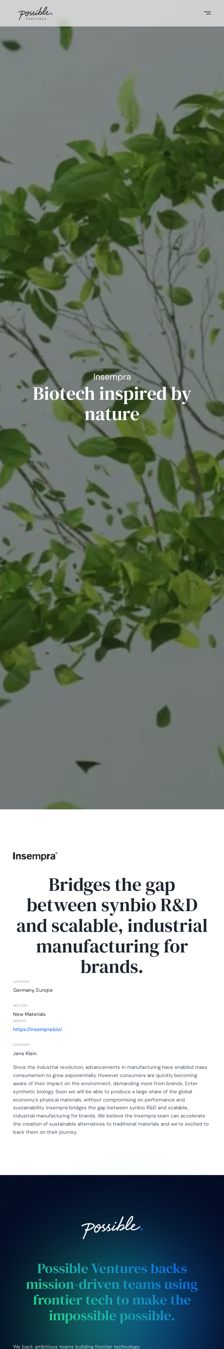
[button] (207, 13)
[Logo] (35, 13)
